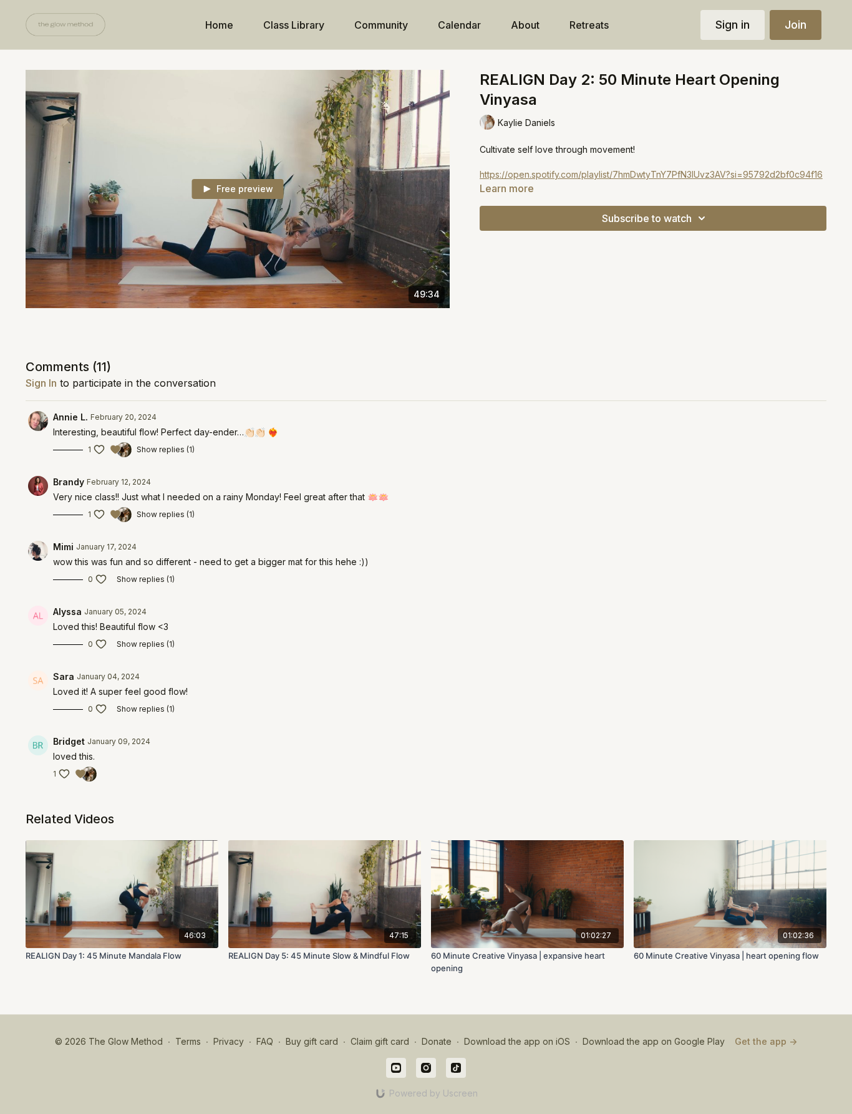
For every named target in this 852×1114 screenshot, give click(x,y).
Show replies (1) (166, 449)
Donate (437, 1041)
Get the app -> (766, 1041)
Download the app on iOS (517, 1041)
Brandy (68, 482)
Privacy (228, 1041)
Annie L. (70, 417)
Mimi (63, 546)
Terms (188, 1041)
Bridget (69, 741)
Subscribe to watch (647, 218)
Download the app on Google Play (654, 1041)
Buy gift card (312, 1041)
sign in (41, 383)
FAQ (264, 1041)
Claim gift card (380, 1041)
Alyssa (67, 611)
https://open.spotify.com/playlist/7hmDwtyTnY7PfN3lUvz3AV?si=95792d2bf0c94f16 (651, 174)
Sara (63, 676)
